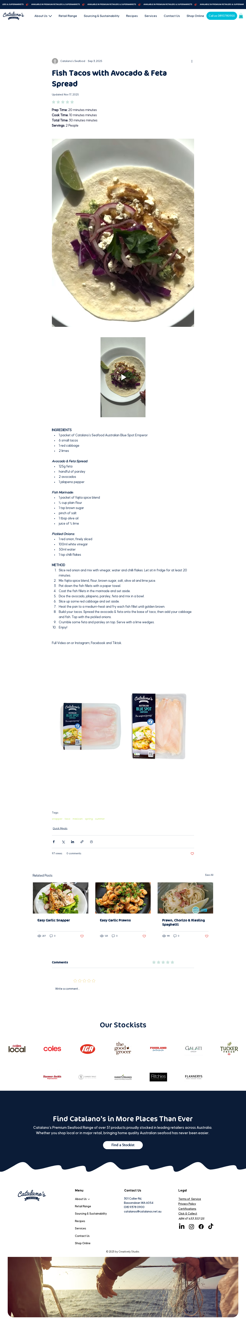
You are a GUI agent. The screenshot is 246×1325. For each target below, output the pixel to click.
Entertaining (80, 34)
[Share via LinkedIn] (72, 842)
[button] (241, 15)
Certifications (187, 1208)
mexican (78, 819)
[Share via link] (82, 842)
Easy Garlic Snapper (53, 920)
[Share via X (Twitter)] (63, 842)
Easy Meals (122, 34)
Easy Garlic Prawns (115, 920)
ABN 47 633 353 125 (191, 1218)
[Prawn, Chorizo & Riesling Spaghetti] (185, 898)
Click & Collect (187, 1213)
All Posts (38, 34)
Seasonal (101, 34)
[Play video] (123, 377)
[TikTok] (210, 1226)
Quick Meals (58, 34)
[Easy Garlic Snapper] (60, 898)
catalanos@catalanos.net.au (142, 1211)
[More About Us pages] (50, 16)
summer (100, 819)
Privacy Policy (187, 1203)
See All (209, 875)
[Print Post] (91, 842)
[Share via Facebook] (54, 842)
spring (89, 819)
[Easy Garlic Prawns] (123, 898)
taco (67, 819)
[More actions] (191, 61)
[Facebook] (201, 1226)
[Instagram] (191, 1226)
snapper (57, 819)
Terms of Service (189, 1199)
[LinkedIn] (181, 1226)
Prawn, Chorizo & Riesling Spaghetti (183, 922)
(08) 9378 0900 (134, 1207)
